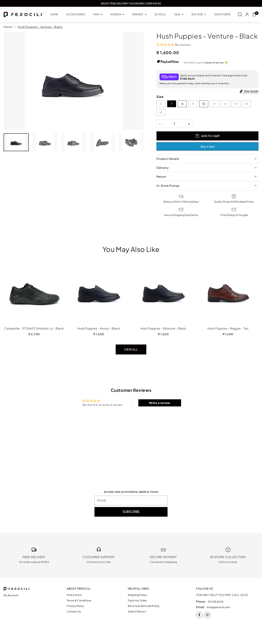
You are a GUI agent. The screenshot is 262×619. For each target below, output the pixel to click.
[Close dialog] (196, 268)
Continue (165, 357)
